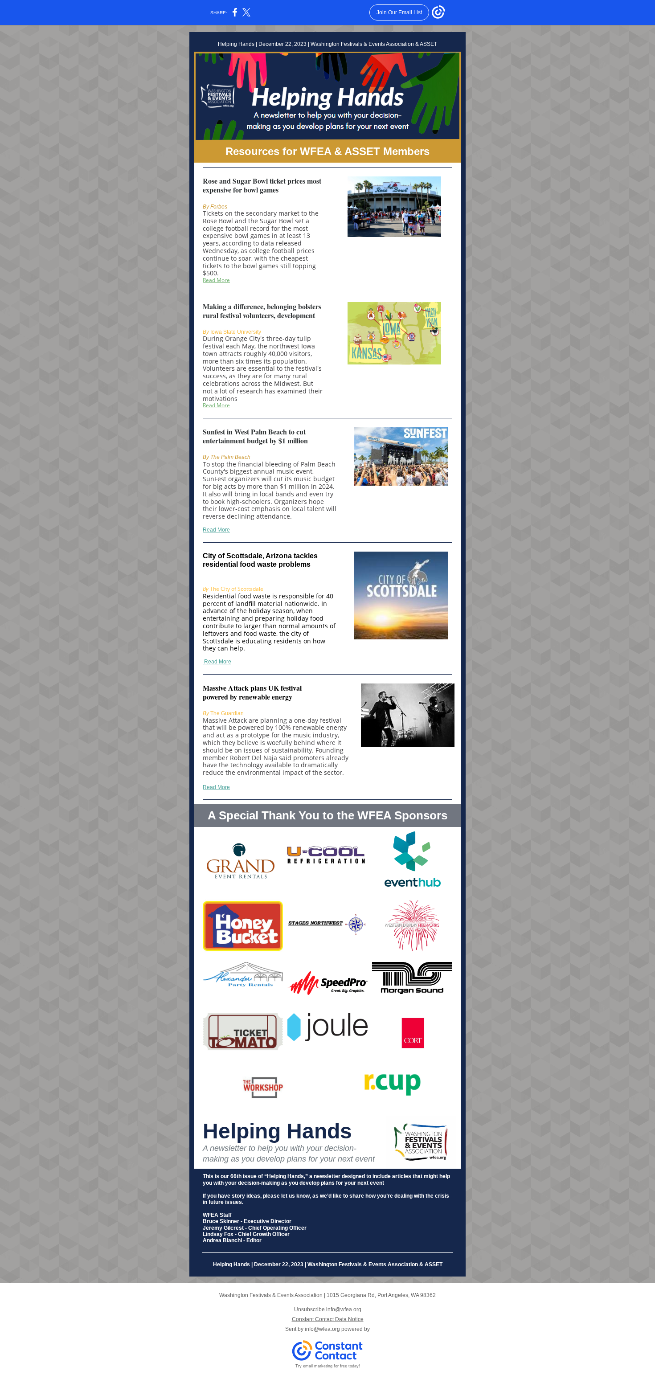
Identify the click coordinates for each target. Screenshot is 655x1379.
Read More (216, 280)
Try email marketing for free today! (327, 1366)
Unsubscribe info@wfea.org (327, 1309)
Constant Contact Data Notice (328, 1319)
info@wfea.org (322, 1329)
